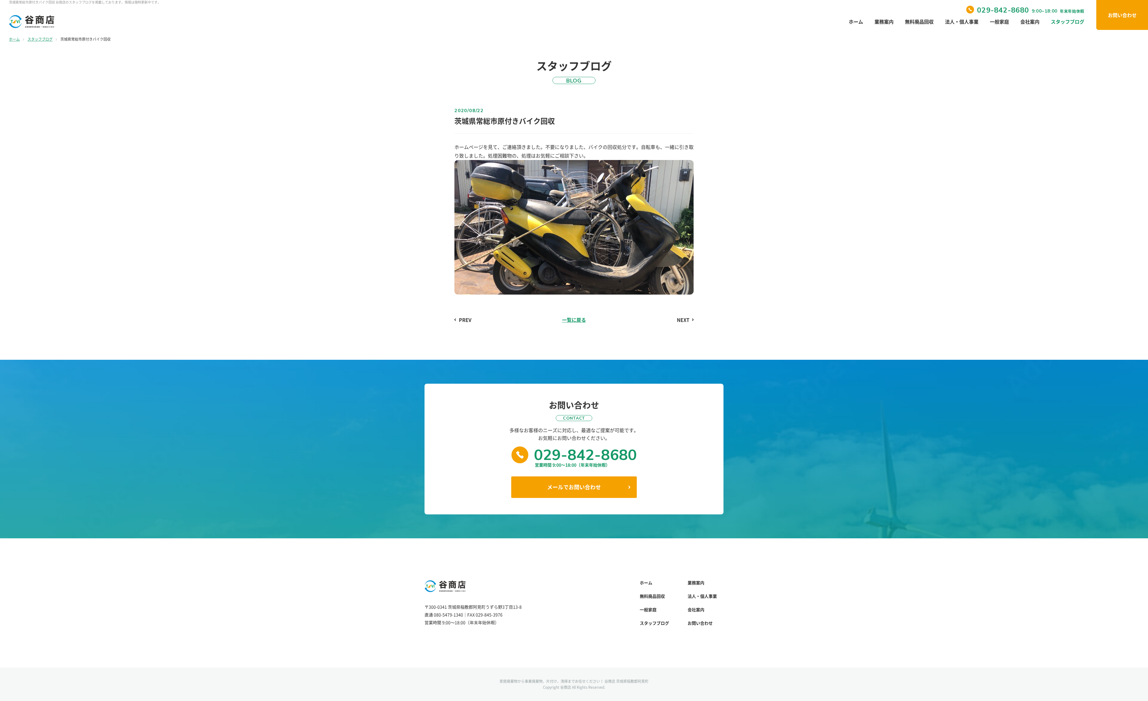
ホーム (856, 21)
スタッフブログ (1067, 21)
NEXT (683, 320)
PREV (465, 320)
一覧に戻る (574, 320)
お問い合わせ (1122, 15)
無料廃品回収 (919, 21)
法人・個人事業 (961, 21)
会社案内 (1029, 21)
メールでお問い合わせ (574, 487)
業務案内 (884, 21)
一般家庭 (999, 21)
